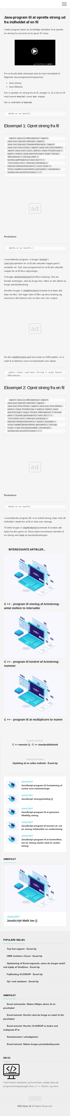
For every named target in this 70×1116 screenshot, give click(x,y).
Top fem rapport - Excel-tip (21, 949)
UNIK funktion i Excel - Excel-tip (24, 956)
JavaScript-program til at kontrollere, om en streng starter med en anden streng (41, 842)
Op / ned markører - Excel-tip (22, 981)
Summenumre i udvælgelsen (22, 1037)
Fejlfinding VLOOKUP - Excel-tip (24, 974)
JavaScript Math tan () (22, 920)
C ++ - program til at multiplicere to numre (33, 719)
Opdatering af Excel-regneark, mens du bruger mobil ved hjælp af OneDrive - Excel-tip (34, 965)
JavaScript (27, 782)
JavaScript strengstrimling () (37, 799)
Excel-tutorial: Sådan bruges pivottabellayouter (33, 1044)
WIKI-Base (22, 1106)
